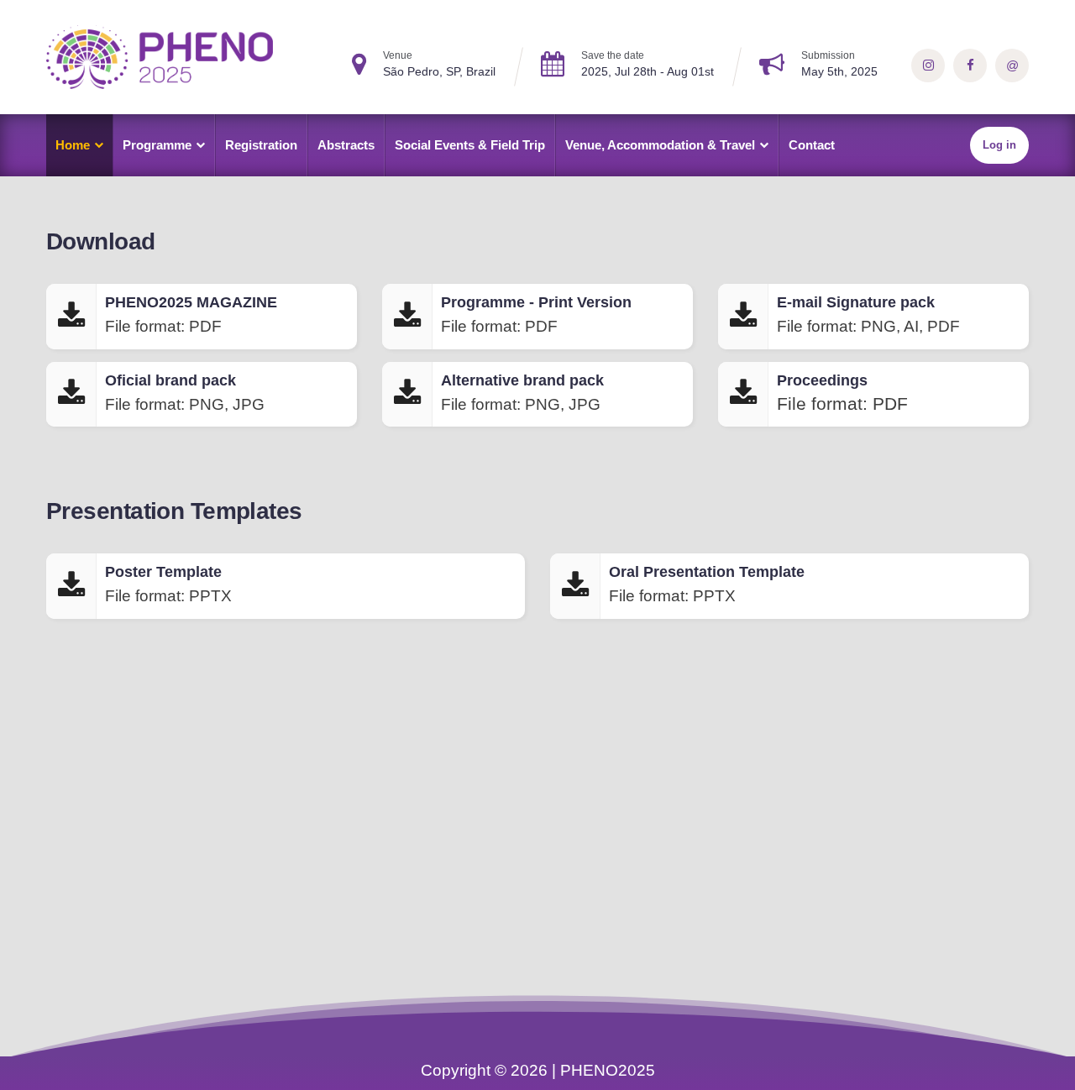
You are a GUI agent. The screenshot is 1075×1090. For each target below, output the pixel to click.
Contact (812, 145)
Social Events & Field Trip (470, 145)
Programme (157, 145)
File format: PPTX (168, 584)
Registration (261, 145)
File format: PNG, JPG (185, 392)
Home (72, 145)
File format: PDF (191, 314)
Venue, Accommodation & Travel (660, 145)
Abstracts (346, 145)
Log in (999, 145)
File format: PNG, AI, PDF (868, 314)
